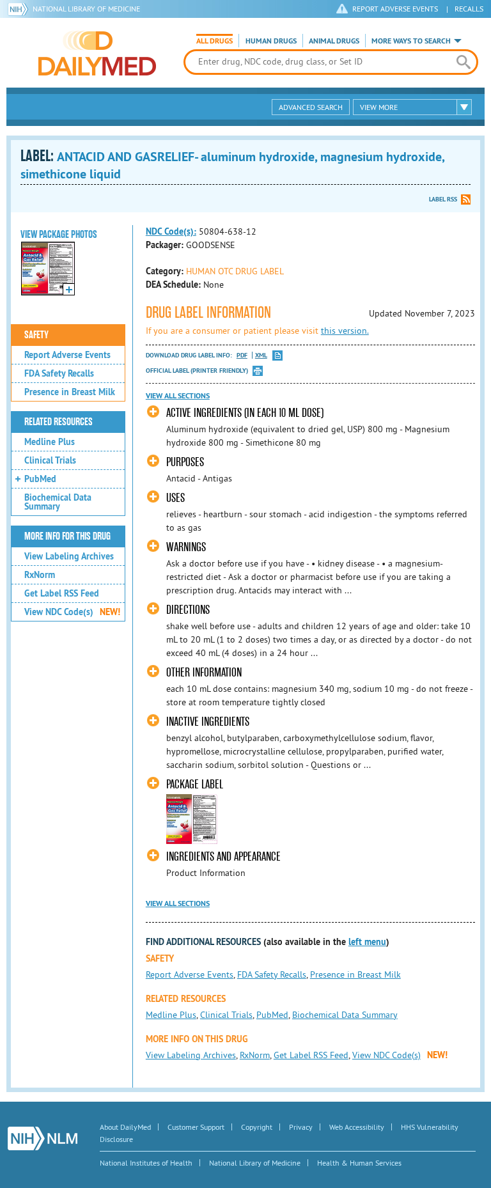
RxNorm (39, 575)
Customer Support (196, 1127)
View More (379, 107)
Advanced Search (311, 107)
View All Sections (178, 396)
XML (261, 355)
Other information (204, 672)
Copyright (256, 1127)
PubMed (40, 479)
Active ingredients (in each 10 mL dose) (244, 412)
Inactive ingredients (207, 721)
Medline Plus (49, 442)
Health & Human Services (359, 1163)
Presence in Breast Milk (69, 392)
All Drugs (214, 41)
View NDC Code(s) (72, 612)
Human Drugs (271, 41)
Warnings (186, 547)
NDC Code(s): (171, 231)
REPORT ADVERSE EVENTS (395, 8)
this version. (345, 330)
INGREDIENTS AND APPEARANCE (223, 856)
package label (194, 784)
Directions (188, 609)
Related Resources (58, 422)
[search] (463, 62)
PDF (242, 355)
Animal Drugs (334, 41)
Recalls (469, 8)
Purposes (185, 462)
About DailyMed (125, 1127)
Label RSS (443, 199)
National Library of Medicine (86, 8)
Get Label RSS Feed (61, 593)
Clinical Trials (50, 460)
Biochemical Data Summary (57, 502)
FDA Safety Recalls (59, 373)
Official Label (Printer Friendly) (197, 370)
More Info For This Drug (67, 536)
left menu (367, 942)
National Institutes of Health (146, 1163)
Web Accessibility (356, 1127)
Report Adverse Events (67, 355)
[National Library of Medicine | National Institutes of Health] (42, 1138)
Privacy (301, 1127)
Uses (175, 497)
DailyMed (97, 53)
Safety (36, 335)
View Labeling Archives (69, 556)
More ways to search (411, 41)
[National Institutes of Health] (20, 9)
